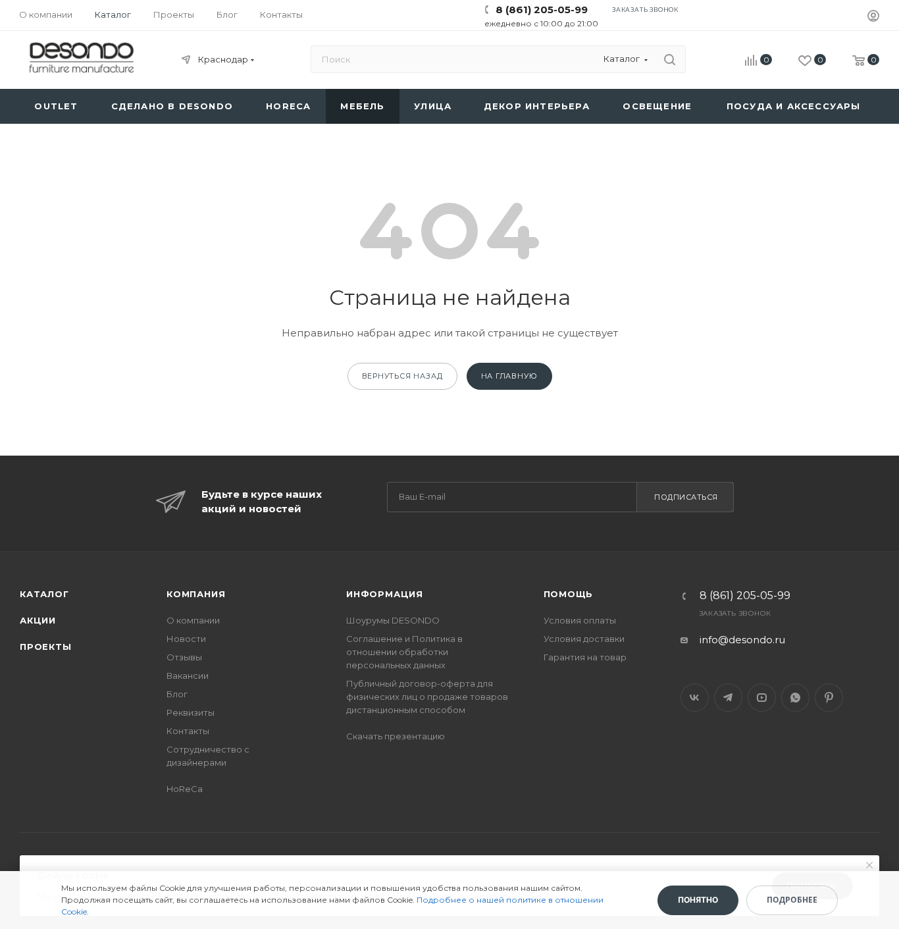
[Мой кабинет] (873, 17)
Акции (38, 620)
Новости (186, 638)
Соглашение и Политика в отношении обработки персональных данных (404, 651)
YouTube (762, 697)
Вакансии (188, 675)
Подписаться (686, 497)
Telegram (728, 697)
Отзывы (184, 657)
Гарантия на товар (585, 657)
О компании (193, 620)
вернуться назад (402, 376)
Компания (196, 594)
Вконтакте (695, 697)
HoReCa (185, 788)
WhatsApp (795, 697)
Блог (177, 694)
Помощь (569, 594)
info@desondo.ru (742, 639)
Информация (384, 594)
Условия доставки (584, 638)
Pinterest (829, 697)
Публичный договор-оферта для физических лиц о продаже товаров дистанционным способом (427, 696)
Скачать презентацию (395, 736)
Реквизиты (191, 712)
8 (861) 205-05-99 (542, 9)
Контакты (188, 731)
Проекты (46, 646)
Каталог (44, 594)
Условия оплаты (580, 620)
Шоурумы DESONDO (393, 620)
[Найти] (670, 59)
